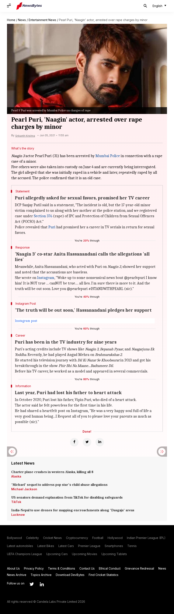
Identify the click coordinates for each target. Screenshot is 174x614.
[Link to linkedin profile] (42, 584)
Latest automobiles (20, 546)
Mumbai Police (107, 156)
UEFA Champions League (24, 554)
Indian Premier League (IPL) (146, 538)
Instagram (45, 278)
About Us (13, 568)
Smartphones (114, 546)
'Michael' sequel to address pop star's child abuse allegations (59, 485)
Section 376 (43, 216)
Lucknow (18, 514)
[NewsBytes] (29, 6)
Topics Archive (41, 575)
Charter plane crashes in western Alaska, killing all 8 (52, 472)
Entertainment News (42, 20)
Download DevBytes (70, 575)
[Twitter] (87, 442)
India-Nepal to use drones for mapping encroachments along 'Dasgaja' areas (72, 510)
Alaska (16, 476)
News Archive (16, 575)
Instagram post (26, 321)
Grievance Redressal (139, 568)
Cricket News (52, 538)
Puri (51, 227)
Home (11, 20)
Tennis (132, 546)
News (22, 20)
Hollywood (115, 538)
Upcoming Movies (84, 554)
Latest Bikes (45, 546)
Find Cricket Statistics (103, 575)
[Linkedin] (99, 442)
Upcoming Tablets (114, 554)
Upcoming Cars (57, 554)
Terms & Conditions (61, 568)
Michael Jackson (24, 489)
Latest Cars (66, 546)
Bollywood (14, 538)
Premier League (89, 546)
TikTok (16, 502)
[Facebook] (74, 442)
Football (97, 538)
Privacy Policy (34, 568)
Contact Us (87, 568)
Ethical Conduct (110, 568)
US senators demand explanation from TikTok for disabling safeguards (67, 497)
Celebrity (32, 538)
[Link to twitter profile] (32, 584)
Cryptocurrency (77, 538)
